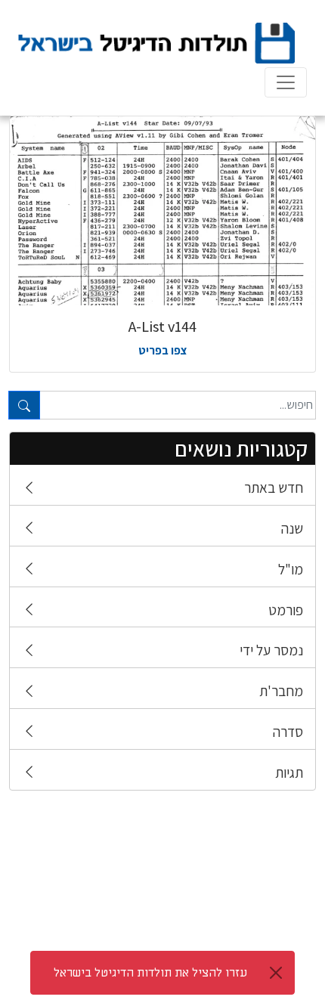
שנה (292, 528)
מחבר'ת (281, 691)
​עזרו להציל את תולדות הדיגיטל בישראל (150, 972)
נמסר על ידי (271, 650)
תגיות (289, 772)
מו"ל (290, 569)
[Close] (276, 973)
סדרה (288, 731)
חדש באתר (273, 487)
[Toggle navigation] (286, 82)
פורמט (285, 610)
